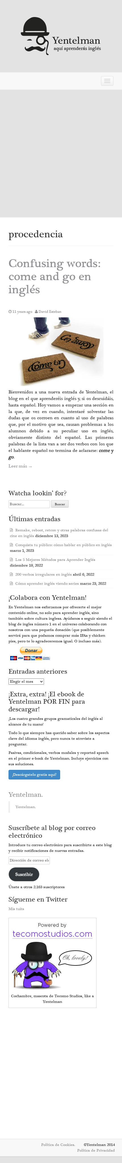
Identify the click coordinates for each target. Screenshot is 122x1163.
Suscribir (24, 874)
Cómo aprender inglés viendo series (47, 583)
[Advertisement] (61, 154)
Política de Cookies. (58, 1144)
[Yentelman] (61, 35)
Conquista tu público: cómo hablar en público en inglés (63, 545)
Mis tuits (16, 908)
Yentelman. (26, 794)
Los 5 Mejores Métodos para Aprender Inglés (55, 559)
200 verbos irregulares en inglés (43, 574)
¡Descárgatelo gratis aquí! (34, 774)
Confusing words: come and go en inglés (54, 276)
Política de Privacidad (96, 1150)
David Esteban (50, 311)
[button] (61, 351)
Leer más (21, 466)
